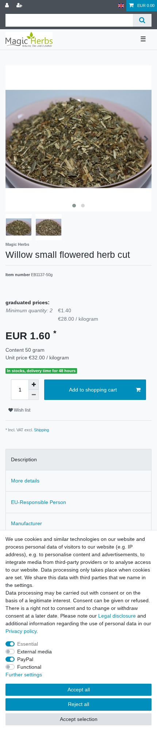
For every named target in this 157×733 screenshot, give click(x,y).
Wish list (21, 410)
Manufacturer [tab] (26, 523)
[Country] (121, 5)
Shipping (41, 430)
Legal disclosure (117, 616)
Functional (29, 667)
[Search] (142, 20)
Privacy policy (21, 631)
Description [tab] (24, 459)
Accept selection (78, 719)
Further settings (23, 674)
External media (34, 651)
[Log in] (8, 5)
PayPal (25, 659)
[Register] (20, 5)
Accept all (79, 689)
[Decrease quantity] (33, 395)
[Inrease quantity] (33, 384)
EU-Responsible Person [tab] (38, 502)
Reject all (78, 704)
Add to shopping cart (93, 390)
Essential (27, 644)
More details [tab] (25, 481)
